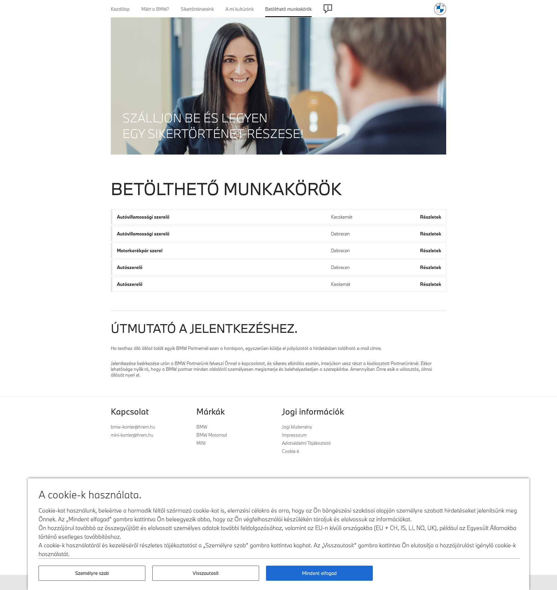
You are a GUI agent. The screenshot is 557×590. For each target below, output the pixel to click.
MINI (201, 443)
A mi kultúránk (239, 9)
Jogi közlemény (297, 427)
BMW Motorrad (211, 435)
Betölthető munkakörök (288, 9)
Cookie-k (290, 451)
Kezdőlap (120, 9)
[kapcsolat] (327, 9)
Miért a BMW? (155, 9)
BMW (201, 427)
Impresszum (294, 435)
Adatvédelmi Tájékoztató (306, 443)
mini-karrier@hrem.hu (132, 435)
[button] (278, 217)
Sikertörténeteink (197, 9)
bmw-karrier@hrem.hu (133, 427)
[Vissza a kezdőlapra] (440, 9)
